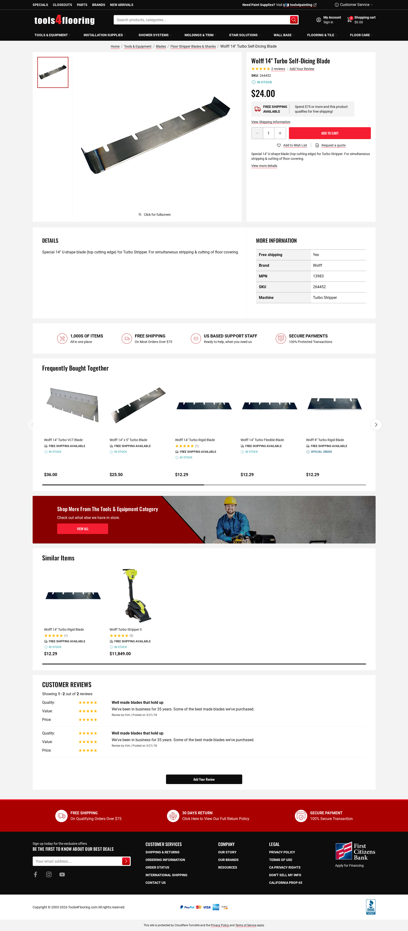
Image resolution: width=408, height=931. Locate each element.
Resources (227, 867)
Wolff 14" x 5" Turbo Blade (128, 440)
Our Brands (228, 860)
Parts (82, 5)
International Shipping (166, 875)
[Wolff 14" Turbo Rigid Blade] (204, 405)
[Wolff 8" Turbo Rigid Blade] (335, 405)
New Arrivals (121, 5)
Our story (227, 852)
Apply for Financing (349, 865)
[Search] (294, 20)
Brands (98, 5)
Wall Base (283, 35)
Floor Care (360, 35)
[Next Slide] (376, 424)
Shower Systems (154, 35)
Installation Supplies (103, 35)
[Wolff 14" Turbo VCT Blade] (73, 405)
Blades (161, 46)
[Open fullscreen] (157, 137)
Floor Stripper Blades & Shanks (193, 46)
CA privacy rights (285, 867)
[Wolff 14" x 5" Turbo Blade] (138, 405)
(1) (197, 446)
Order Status (157, 867)
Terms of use (280, 860)
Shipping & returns (163, 852)
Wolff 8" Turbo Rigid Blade (325, 440)
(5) (131, 635)
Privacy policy (282, 852)
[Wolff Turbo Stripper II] (138, 595)
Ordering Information (165, 860)
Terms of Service (245, 925)
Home (115, 46)
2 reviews (278, 69)
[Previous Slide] (32, 424)
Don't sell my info (285, 875)
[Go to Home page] (65, 19)
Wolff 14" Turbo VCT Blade (63, 440)
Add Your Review (302, 69)
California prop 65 (285, 883)
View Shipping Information (270, 122)
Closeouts (62, 5)
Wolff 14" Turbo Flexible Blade (262, 440)
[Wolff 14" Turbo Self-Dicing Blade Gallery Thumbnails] (52, 72)
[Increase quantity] (280, 133)
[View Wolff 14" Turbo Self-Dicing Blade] (52, 72)
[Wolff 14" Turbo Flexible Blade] (269, 405)
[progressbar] (204, 484)
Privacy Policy (220, 925)
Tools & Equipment (51, 35)
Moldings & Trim (199, 35)
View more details (264, 166)
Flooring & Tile (320, 35)
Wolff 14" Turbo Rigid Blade (195, 440)
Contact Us (156, 883)
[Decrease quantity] (257, 133)
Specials (40, 5)
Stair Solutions (243, 35)
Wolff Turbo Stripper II (126, 629)
